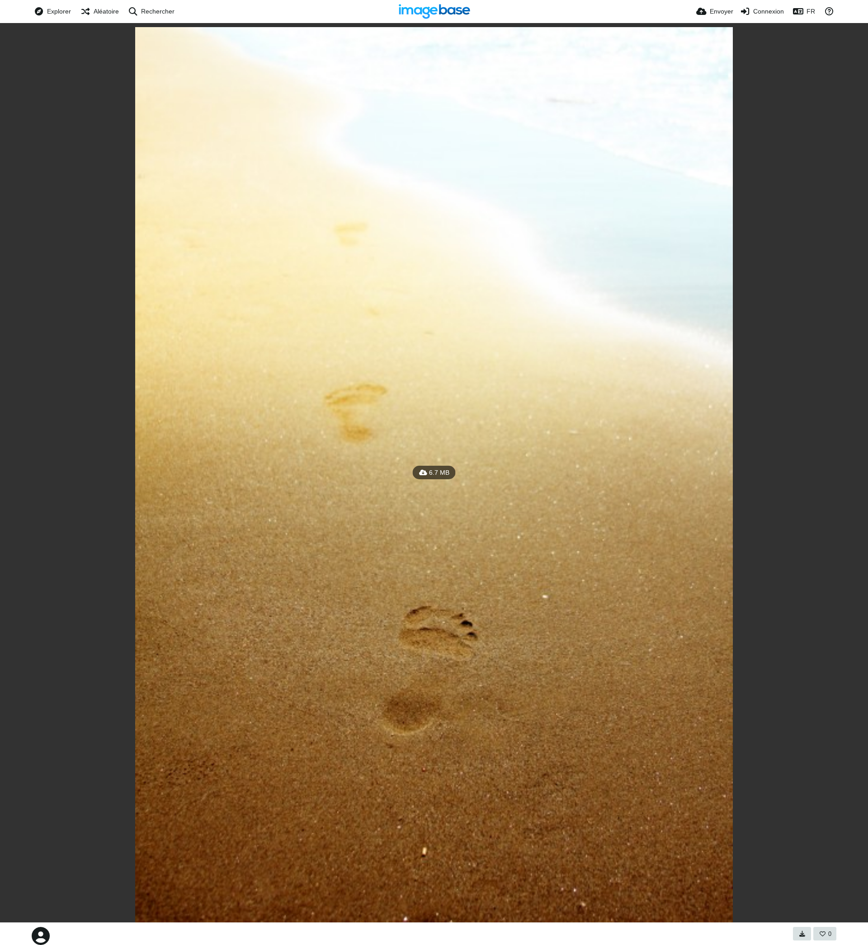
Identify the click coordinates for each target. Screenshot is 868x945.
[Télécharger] (802, 933)
